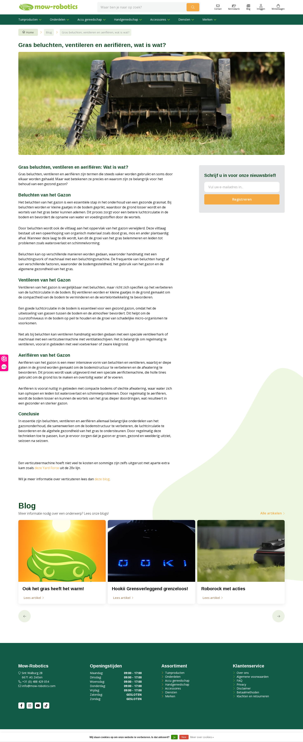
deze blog (102, 479)
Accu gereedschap (90, 19)
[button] (24, 616)
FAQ (239, 680)
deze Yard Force (47, 468)
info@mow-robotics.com (38, 686)
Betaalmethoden (247, 692)
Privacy (241, 684)
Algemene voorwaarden (252, 677)
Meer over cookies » (202, 737)
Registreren (242, 199)
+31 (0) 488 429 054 (35, 682)
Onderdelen (57, 19)
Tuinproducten (28, 19)
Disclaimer (243, 688)
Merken (207, 19)
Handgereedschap (126, 19)
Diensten (184, 19)
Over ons (242, 673)
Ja (174, 737)
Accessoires (158, 19)
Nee (184, 737)
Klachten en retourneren (252, 696)
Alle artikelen (271, 513)
